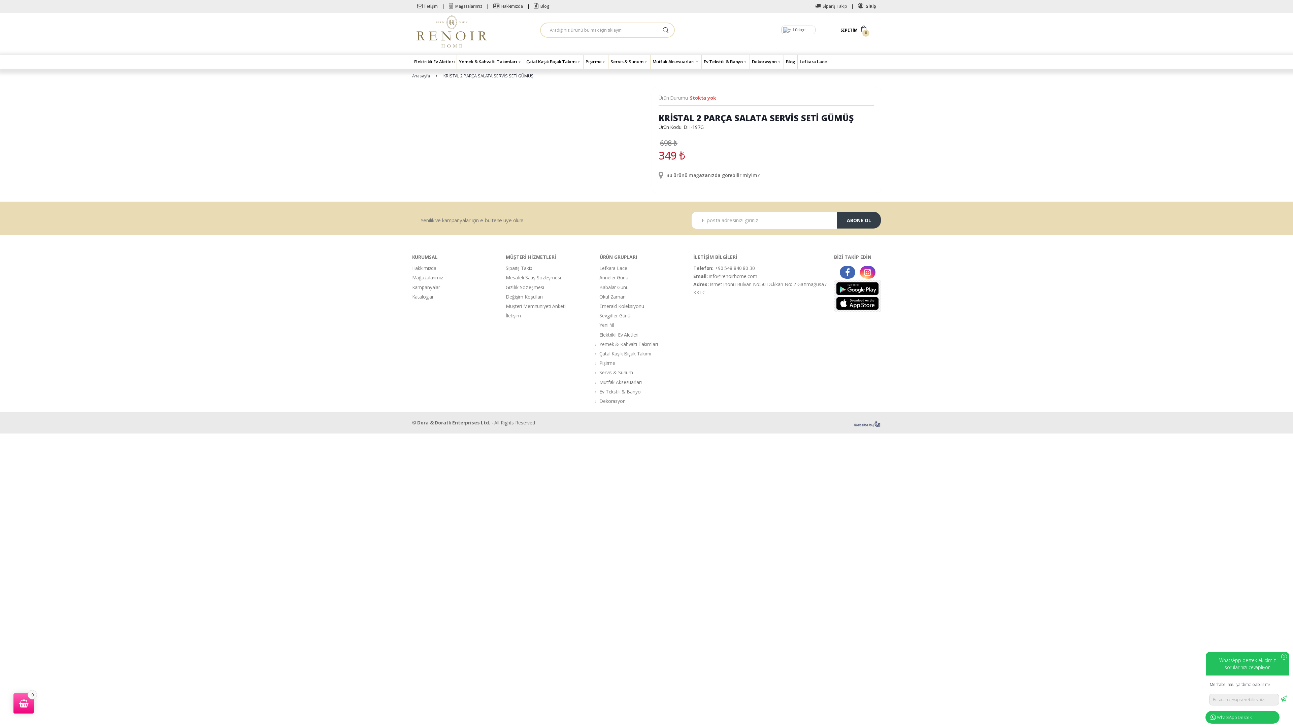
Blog (544, 6)
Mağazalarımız (468, 6)
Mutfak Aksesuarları (674, 62)
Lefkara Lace (813, 62)
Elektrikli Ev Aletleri (434, 62)
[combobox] (599, 30)
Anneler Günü (613, 277)
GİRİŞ (870, 6)
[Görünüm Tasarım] (867, 424)
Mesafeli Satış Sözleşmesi (533, 277)
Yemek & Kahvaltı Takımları (488, 62)
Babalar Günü (613, 287)
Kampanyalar (426, 287)
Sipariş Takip (835, 6)
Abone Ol (859, 220)
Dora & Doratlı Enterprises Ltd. (453, 422)
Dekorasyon (764, 62)
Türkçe (798, 29)
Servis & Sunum (626, 62)
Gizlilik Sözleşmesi (525, 287)
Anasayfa (421, 76)
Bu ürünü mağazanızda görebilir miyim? (712, 175)
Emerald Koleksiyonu (621, 306)
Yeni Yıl (606, 325)
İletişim (431, 6)
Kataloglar (423, 296)
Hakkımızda (512, 6)
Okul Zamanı (612, 296)
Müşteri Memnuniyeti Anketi (535, 306)
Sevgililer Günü (614, 315)
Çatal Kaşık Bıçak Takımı (551, 62)
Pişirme (593, 62)
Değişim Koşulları (524, 296)
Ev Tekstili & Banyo (723, 62)
